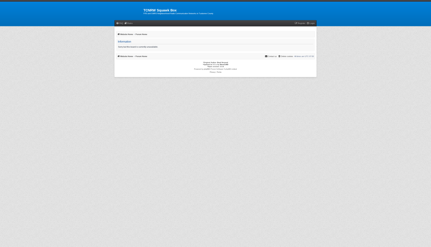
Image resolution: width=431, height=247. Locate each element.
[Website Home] (128, 11)
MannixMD (224, 64)
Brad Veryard (222, 62)
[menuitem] (119, 23)
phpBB (206, 69)
